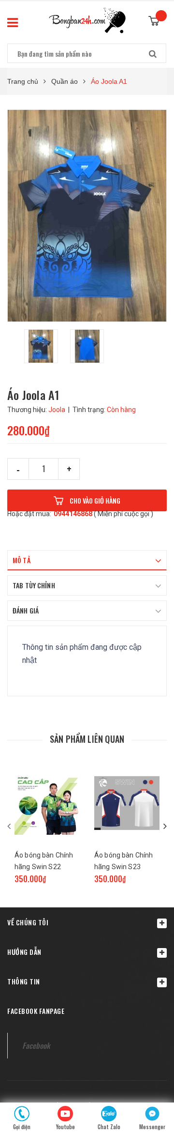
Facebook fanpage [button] (35, 1011)
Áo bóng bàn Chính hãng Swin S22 (43, 861)
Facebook (36, 1045)
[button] (87, 922)
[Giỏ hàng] (157, 18)
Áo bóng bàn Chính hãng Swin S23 (123, 861)
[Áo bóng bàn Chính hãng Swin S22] (47, 803)
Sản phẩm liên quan (87, 739)
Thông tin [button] (23, 981)
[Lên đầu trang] (150, 1076)
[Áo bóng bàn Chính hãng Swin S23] (127, 803)
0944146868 (73, 514)
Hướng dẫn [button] (24, 952)
